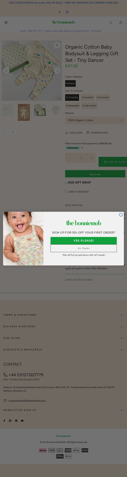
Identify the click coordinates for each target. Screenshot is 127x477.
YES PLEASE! (84, 240)
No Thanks (83, 248)
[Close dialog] (121, 214)
